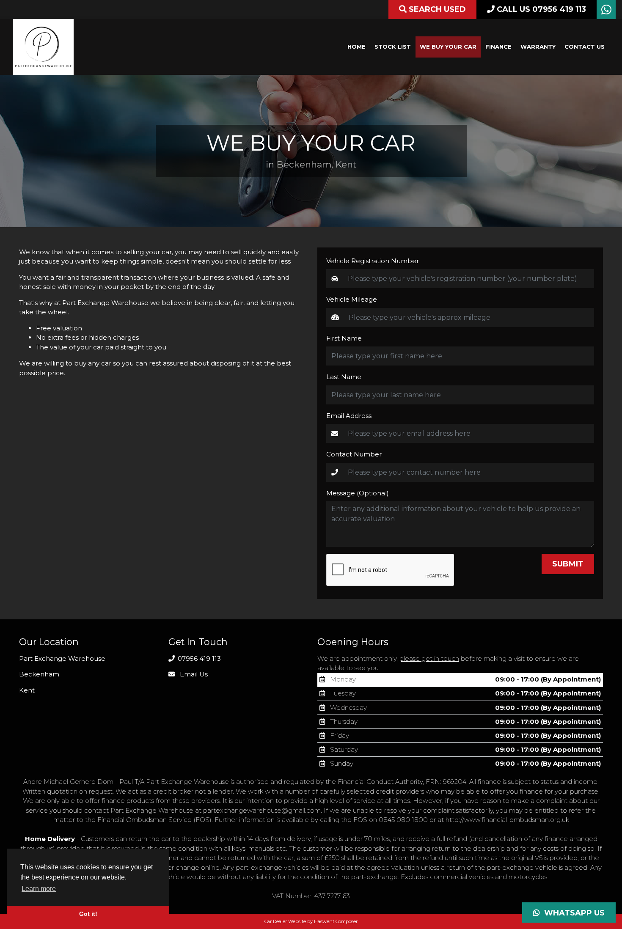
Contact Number (354, 454)
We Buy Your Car (448, 46)
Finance (498, 46)
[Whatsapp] (606, 12)
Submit (567, 564)
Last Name (343, 377)
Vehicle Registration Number (372, 261)
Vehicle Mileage (351, 299)
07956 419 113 (198, 658)
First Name (344, 338)
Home (356, 46)
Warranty (538, 46)
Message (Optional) (357, 493)
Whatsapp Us (572, 913)
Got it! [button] (88, 913)
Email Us (193, 674)
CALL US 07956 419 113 (540, 9)
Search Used (436, 9)
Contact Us (584, 46)
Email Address (349, 416)
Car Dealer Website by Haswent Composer (311, 921)
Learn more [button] (39, 888)
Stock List (392, 46)
